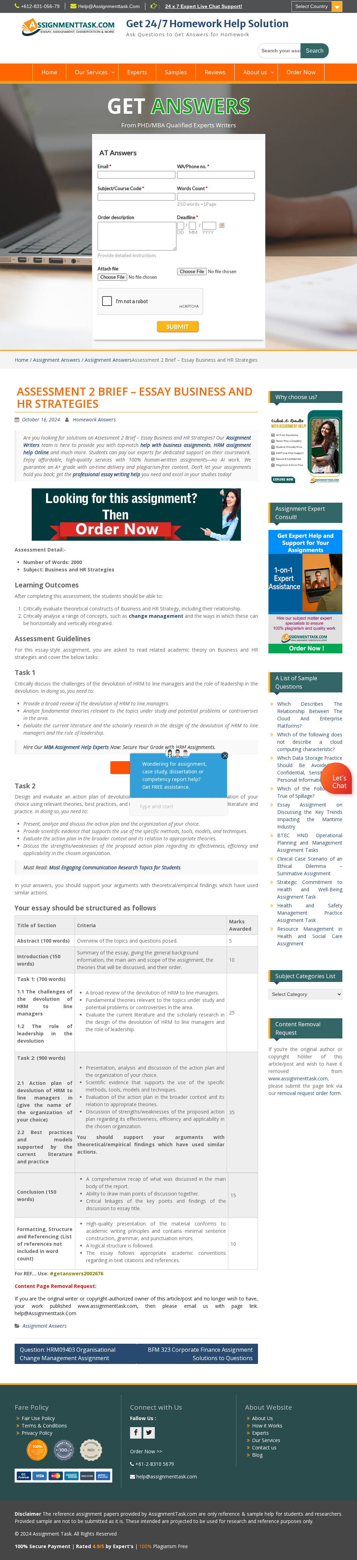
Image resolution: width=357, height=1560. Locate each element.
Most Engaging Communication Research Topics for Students (115, 867)
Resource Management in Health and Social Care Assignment (310, 936)
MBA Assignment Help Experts (76, 747)
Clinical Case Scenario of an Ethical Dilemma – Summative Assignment (310, 866)
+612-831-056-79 (40, 6)
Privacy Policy (37, 1433)
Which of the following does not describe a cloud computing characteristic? (310, 741)
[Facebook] (136, 1433)
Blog (257, 1455)
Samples (176, 72)
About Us (262, 1418)
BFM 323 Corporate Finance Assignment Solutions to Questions (200, 1354)
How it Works (267, 1425)
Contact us (264, 1447)
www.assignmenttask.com (298, 1078)
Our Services (91, 72)
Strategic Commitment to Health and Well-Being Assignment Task (310, 889)
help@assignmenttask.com (166, 1476)
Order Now (301, 72)
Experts (137, 72)
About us (255, 72)
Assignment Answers (45, 1325)
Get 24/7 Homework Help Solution (207, 23)
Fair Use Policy (38, 1418)
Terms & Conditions (44, 1425)
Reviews (215, 72)
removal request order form (309, 1093)
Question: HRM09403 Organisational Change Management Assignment (67, 1354)
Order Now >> (146, 1451)
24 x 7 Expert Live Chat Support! (203, 6)
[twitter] (149, 1433)
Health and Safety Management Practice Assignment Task (310, 912)
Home (49, 72)
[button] (337, 779)
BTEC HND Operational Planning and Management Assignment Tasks (310, 842)
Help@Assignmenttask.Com (109, 6)
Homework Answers (94, 419)
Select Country (311, 6)
